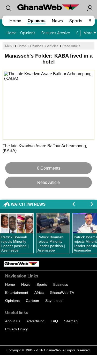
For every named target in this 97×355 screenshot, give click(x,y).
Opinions (36, 20)
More (88, 33)
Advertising (35, 321)
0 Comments (48, 168)
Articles (52, 46)
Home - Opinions (20, 33)
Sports (75, 20)
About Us (12, 321)
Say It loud (54, 300)
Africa (39, 292)
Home (15, 20)
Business (60, 284)
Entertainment (16, 292)
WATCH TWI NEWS (28, 204)
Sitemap (71, 321)
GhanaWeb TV (62, 292)
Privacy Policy (16, 329)
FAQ (54, 321)
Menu (9, 46)
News (57, 20)
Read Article (71, 46)
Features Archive (55, 33)
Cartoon (32, 300)
